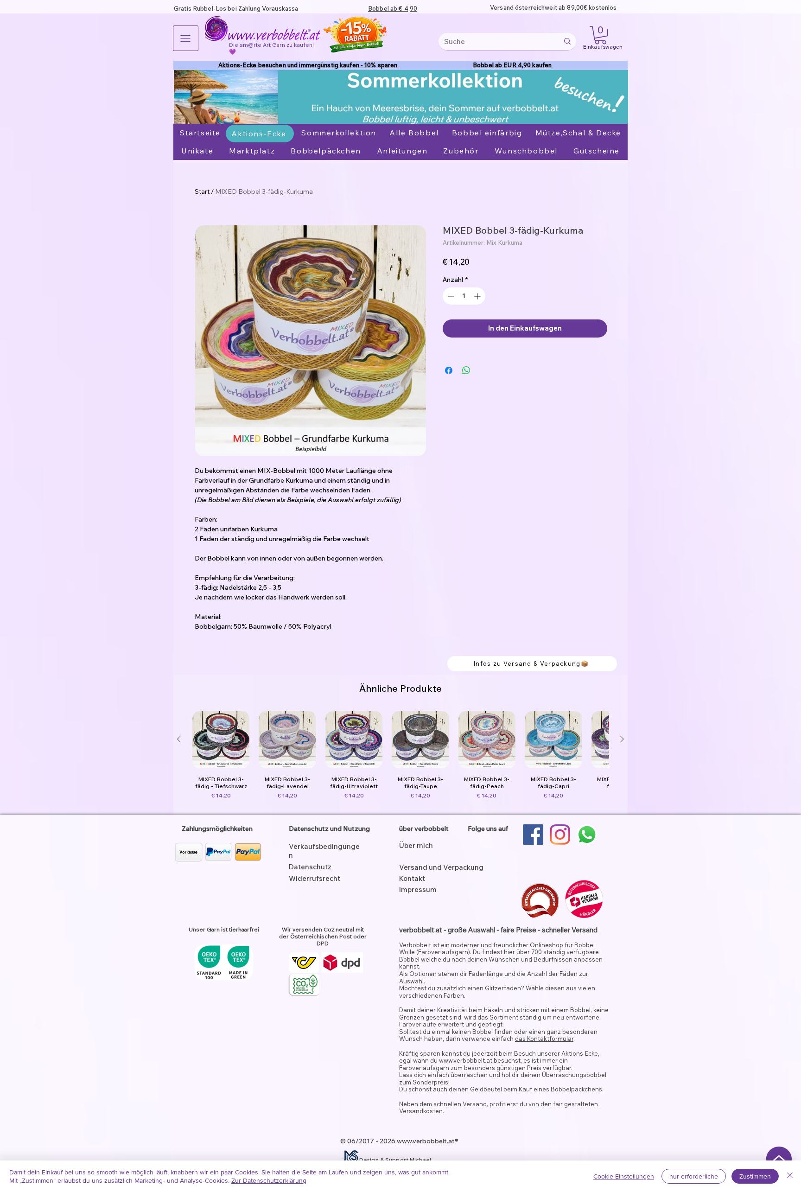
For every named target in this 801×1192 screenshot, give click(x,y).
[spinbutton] (464, 296)
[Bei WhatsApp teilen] (466, 370)
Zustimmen (755, 1176)
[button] (185, 38)
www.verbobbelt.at (465, 1060)
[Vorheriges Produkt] (178, 739)
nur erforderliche (693, 1176)
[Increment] (478, 296)
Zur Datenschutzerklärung (268, 1180)
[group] (400, 759)
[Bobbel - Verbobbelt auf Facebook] (533, 834)
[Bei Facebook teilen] (448, 370)
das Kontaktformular (544, 1038)
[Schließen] (789, 1176)
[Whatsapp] (587, 834)
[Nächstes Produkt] (622, 739)
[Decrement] (450, 296)
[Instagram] (560, 834)
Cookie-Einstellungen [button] (623, 1176)
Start (202, 191)
